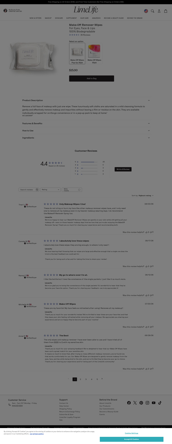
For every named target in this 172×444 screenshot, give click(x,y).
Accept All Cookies (131, 439)
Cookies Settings (131, 433)
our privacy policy (37, 433)
